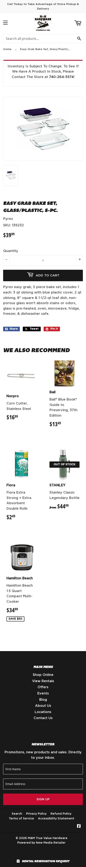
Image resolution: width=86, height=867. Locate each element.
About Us (43, 705)
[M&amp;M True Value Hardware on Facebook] (79, 826)
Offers (43, 687)
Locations (43, 712)
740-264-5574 (61, 77)
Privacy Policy (36, 813)
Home (7, 49)
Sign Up (43, 799)
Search (17, 813)
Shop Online (43, 675)
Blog (43, 699)
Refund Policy (61, 813)
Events (43, 693)
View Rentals (43, 681)
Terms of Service (21, 818)
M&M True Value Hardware (47, 838)
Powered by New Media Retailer (41, 842)
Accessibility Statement (56, 818)
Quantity (10, 251)
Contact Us (43, 718)
